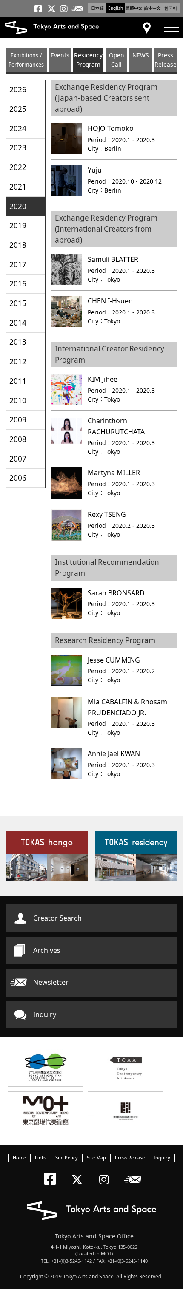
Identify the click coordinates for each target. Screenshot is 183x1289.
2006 (17, 478)
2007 (17, 459)
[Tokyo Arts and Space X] (78, 1172)
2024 (17, 128)
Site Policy (66, 1157)
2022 (17, 167)
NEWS (140, 55)
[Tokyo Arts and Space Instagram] (106, 1172)
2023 (17, 148)
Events (60, 55)
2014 (17, 323)
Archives (46, 950)
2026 (17, 89)
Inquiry (44, 1014)
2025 (17, 109)
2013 (17, 342)
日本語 (97, 8)
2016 (17, 284)
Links (40, 1157)
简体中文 (152, 8)
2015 (17, 303)
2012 (17, 361)
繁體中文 (134, 8)
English (115, 8)
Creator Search (57, 918)
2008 (17, 439)
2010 (17, 400)
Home (19, 1157)
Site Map (96, 1157)
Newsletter (51, 982)
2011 (17, 381)
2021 (17, 187)
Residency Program (88, 59)
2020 (17, 206)
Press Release (165, 59)
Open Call (116, 59)
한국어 (170, 8)
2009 (17, 420)
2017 (17, 264)
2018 (17, 245)
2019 (17, 225)
